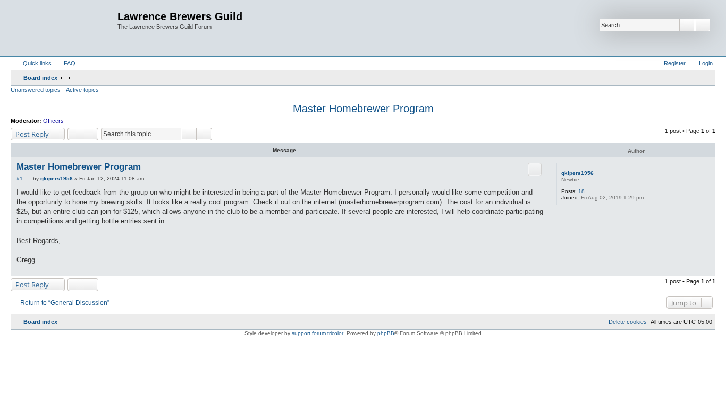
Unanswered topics (36, 90)
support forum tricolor (317, 333)
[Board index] (65, 28)
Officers (53, 121)
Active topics (82, 90)
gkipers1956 (577, 173)
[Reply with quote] (535, 169)
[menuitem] (64, 63)
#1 (19, 178)
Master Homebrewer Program (363, 108)
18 (581, 191)
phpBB (385, 333)
